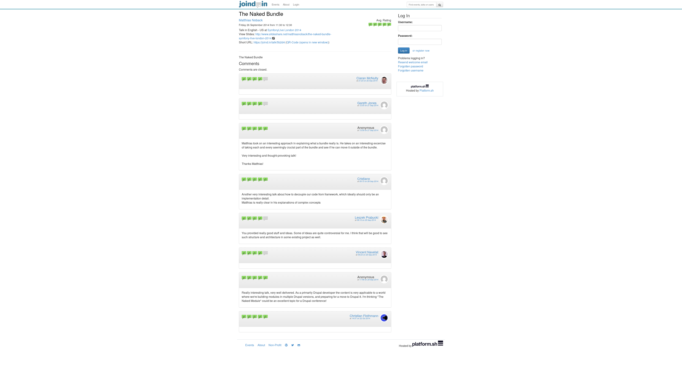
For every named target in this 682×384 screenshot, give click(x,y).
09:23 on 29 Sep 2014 (367, 254)
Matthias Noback (251, 20)
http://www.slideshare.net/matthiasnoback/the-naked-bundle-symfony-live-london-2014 (285, 36)
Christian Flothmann (364, 315)
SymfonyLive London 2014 (284, 30)
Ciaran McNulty (367, 78)
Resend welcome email (413, 62)
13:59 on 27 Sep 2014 (368, 130)
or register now (421, 50)
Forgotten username (410, 70)
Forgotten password (410, 66)
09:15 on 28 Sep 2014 (368, 181)
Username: (405, 22)
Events (275, 4)
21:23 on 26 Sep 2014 (368, 80)
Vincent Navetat (367, 252)
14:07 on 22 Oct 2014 (361, 318)
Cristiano (363, 178)
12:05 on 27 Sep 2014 (368, 105)
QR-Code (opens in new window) (307, 42)
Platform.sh (427, 90)
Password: (405, 36)
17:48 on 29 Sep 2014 (368, 279)
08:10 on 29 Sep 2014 (366, 220)
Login (296, 4)
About (286, 4)
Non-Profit (275, 345)
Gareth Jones (367, 102)
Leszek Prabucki (366, 217)
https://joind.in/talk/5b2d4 (269, 42)
